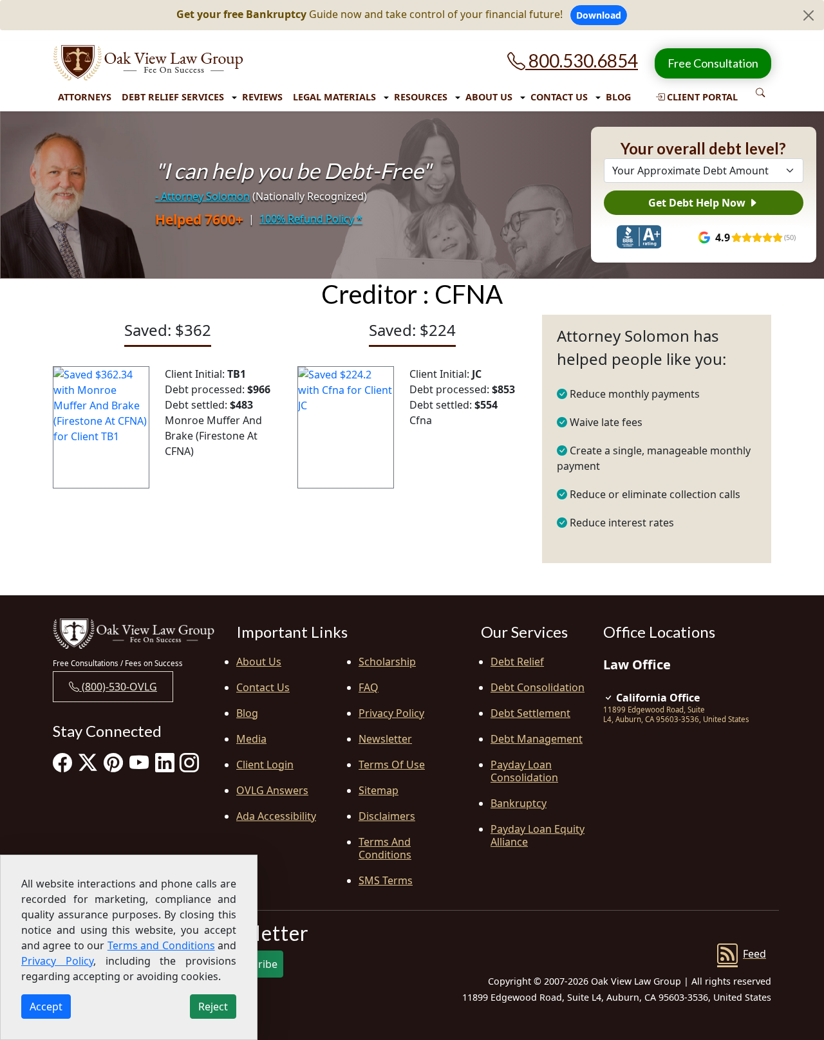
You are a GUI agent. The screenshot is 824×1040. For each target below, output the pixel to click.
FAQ (369, 687)
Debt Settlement (530, 713)
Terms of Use (392, 764)
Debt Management (537, 739)
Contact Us (559, 97)
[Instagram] (189, 762)
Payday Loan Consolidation (524, 771)
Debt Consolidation (538, 687)
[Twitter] (88, 762)
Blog (618, 97)
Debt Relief (517, 662)
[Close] (808, 15)
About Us (488, 97)
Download (598, 15)
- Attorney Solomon (202, 196)
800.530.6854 (581, 60)
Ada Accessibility (276, 816)
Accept (46, 1006)
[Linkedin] (164, 762)
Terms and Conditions (385, 848)
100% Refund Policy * (310, 219)
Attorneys (84, 97)
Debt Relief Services (173, 97)
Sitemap (378, 790)
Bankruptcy (519, 803)
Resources (420, 97)
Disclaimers (387, 816)
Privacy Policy (391, 713)
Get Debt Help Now (698, 203)
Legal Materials (334, 97)
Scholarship (387, 662)
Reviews (262, 97)
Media (251, 739)
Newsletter (385, 739)
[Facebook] (62, 762)
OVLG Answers (272, 790)
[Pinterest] (113, 762)
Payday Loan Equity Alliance (538, 835)
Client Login (265, 764)
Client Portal (701, 97)
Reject (213, 1006)
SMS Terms (386, 880)
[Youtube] (139, 762)
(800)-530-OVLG (118, 687)
